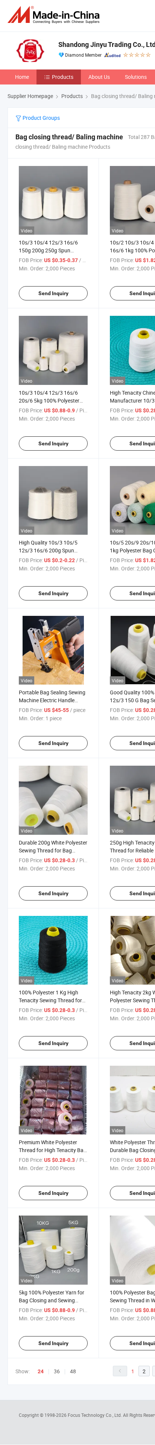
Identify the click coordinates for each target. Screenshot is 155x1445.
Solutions (136, 76)
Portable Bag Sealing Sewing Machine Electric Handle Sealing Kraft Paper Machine (52, 700)
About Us (99, 76)
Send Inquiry (53, 293)
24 (41, 1371)
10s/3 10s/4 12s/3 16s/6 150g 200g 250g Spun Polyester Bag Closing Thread (53, 250)
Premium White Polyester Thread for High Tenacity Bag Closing (53, 1150)
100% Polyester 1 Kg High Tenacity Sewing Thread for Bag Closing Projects (50, 1000)
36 (57, 1371)
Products (62, 76)
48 (73, 1371)
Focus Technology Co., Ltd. (95, 1415)
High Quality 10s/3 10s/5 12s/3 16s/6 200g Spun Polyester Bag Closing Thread (53, 550)
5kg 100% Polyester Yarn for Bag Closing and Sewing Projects (51, 1300)
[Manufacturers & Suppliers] (55, 15)
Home (22, 76)
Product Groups (40, 117)
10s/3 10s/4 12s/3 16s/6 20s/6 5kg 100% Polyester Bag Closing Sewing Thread (50, 400)
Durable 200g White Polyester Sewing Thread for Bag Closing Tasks (53, 850)
